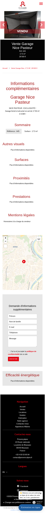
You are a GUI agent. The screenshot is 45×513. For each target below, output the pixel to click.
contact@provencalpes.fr (22, 457)
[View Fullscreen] (5, 246)
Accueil (5, 68)
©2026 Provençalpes (15, 496)
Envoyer (13, 359)
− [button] (5, 241)
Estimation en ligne (30, 507)
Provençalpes (22, 439)
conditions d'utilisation (16, 510)
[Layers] (38, 238)
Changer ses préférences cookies (18, 502)
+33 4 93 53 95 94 (22, 455)
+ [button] (5, 238)
